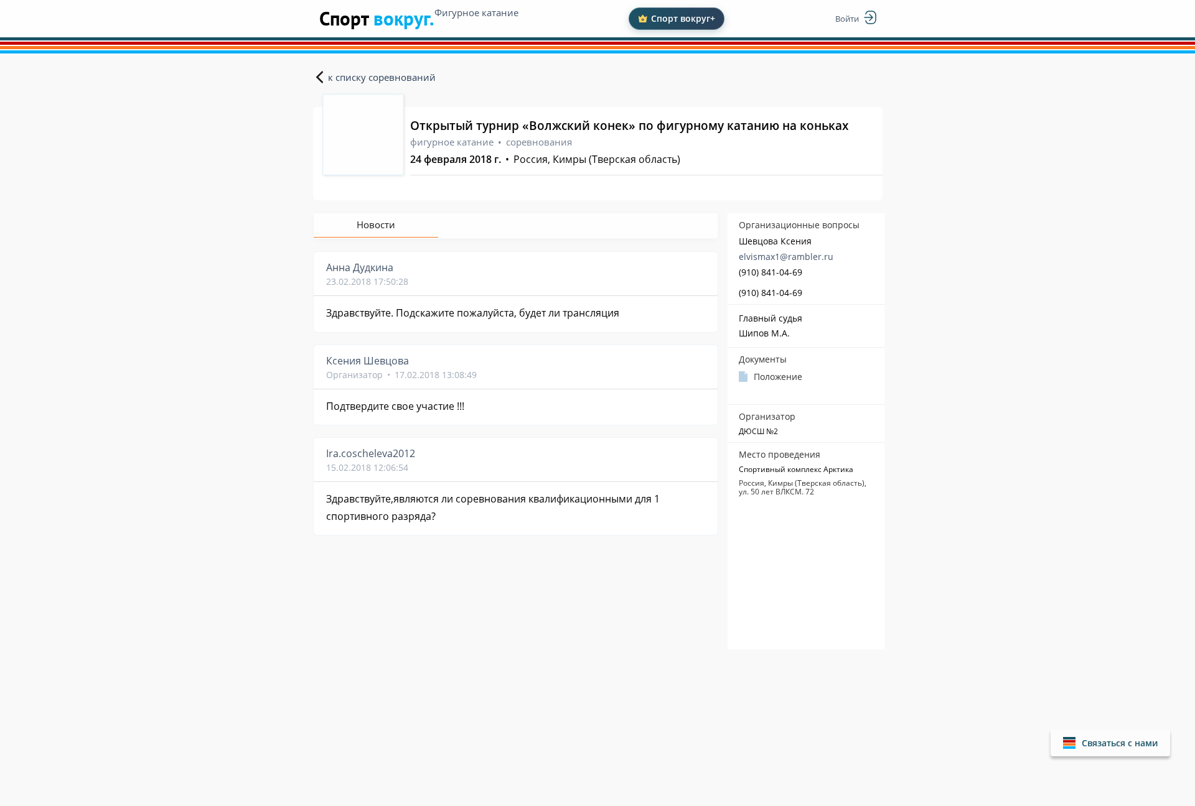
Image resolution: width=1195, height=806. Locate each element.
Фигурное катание (476, 12)
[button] (1110, 743)
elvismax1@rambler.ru (786, 256)
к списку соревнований (382, 77)
